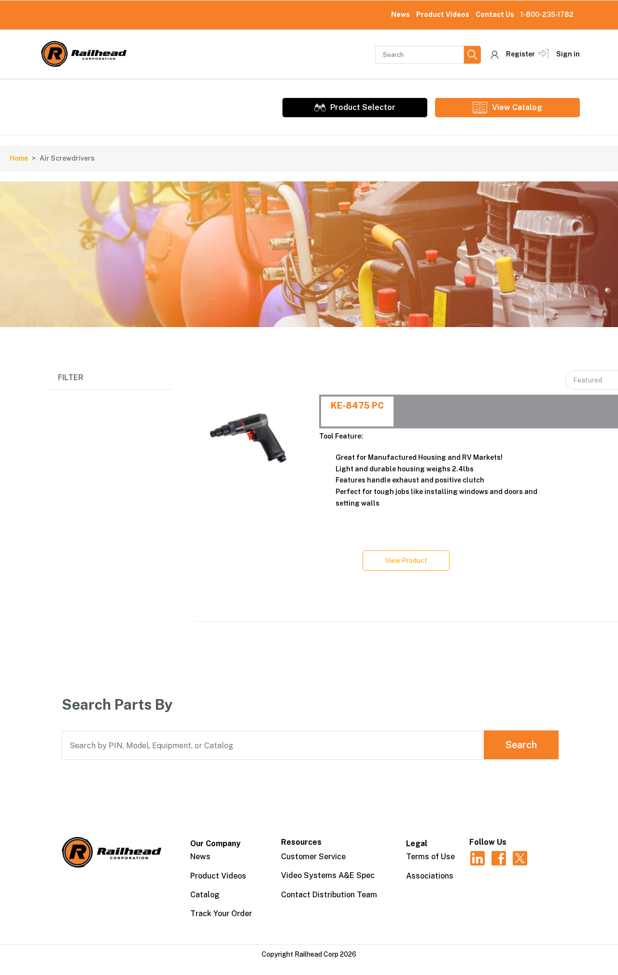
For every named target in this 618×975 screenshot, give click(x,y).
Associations (429, 875)
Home (19, 158)
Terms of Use (430, 856)
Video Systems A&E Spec (328, 875)
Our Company (215, 843)
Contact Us (495, 14)
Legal (416, 843)
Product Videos (442, 14)
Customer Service (313, 856)
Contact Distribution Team (329, 894)
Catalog (205, 894)
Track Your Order (221, 913)
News (400, 14)
